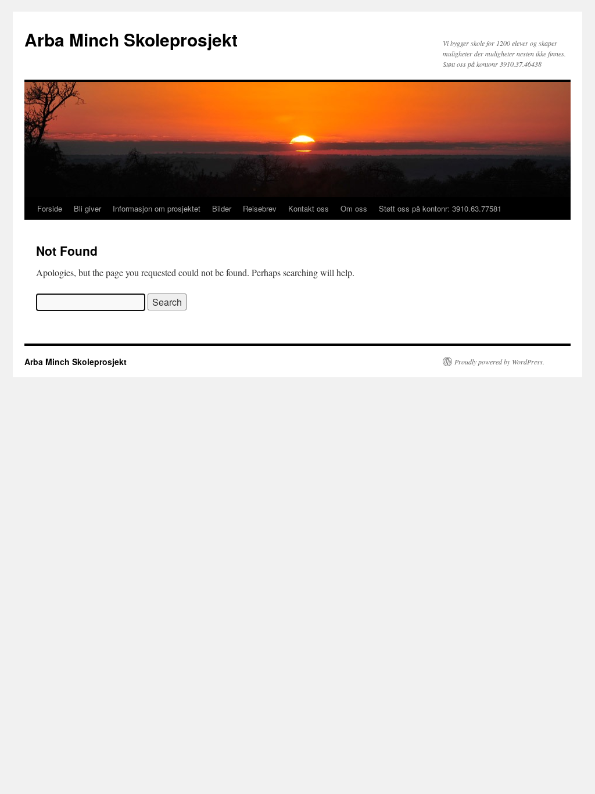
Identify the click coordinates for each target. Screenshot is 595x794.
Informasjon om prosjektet (156, 208)
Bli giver (87, 208)
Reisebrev (260, 208)
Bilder (221, 208)
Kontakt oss (308, 208)
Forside (49, 208)
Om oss (353, 208)
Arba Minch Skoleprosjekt (131, 39)
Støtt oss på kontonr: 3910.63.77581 (440, 208)
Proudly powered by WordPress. (499, 361)
